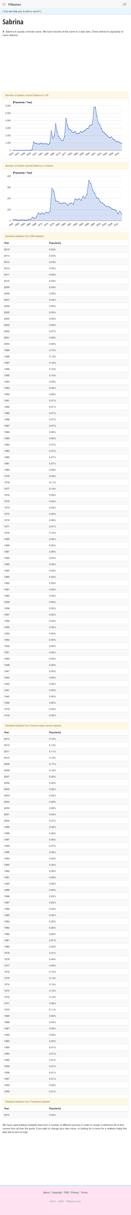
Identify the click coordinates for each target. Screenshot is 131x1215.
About (46, 1192)
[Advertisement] (65, 68)
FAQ (66, 1192)
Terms (84, 1192)
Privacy (75, 1192)
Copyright (57, 1192)
